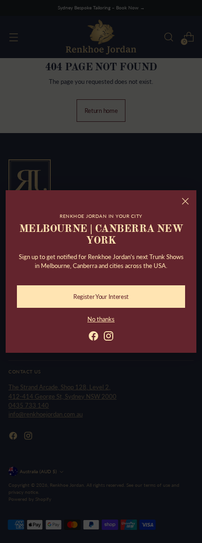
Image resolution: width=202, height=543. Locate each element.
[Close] (185, 201)
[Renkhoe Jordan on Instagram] (108, 337)
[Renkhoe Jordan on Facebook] (93, 337)
